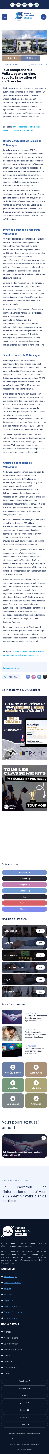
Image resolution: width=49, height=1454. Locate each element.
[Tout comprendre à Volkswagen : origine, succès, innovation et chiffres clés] (28, 677)
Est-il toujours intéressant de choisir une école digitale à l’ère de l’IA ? (36, 1018)
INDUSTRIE (11, 58)
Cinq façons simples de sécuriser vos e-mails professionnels (34, 1050)
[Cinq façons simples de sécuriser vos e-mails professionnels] (12, 1050)
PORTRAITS (30, 58)
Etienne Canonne (11, 65)
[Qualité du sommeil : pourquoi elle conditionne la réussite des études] (12, 1033)
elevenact (29, 1449)
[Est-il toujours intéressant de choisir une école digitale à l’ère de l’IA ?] (12, 1017)
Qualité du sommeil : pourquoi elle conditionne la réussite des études (35, 1034)
